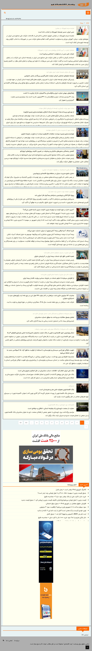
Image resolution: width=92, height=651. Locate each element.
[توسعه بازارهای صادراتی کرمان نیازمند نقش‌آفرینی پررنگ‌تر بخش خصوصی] (82, 74)
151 (21, 422)
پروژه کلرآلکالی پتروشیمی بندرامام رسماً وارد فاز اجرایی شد (54, 195)
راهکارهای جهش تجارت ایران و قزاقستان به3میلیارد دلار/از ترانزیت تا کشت (48, 93)
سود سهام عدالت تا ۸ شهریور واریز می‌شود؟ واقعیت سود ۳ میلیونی (63, 507)
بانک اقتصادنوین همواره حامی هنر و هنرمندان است (56, 389)
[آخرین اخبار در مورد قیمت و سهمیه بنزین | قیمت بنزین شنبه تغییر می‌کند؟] (82, 212)
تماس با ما (9, 640)
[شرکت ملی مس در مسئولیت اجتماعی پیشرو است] (82, 52)
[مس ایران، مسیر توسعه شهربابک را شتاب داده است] (82, 30)
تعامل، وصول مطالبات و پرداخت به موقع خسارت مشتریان (54, 317)
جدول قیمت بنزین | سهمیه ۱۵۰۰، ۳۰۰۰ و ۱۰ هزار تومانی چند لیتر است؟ (62, 493)
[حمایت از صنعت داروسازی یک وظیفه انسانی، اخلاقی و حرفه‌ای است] (82, 406)
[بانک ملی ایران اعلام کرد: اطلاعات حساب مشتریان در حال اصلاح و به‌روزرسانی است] (82, 373)
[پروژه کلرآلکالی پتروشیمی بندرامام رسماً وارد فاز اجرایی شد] (82, 193)
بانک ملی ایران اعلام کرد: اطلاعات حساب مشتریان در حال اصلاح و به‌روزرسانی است (46, 370)
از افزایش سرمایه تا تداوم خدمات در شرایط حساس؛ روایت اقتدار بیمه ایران (48, 278)
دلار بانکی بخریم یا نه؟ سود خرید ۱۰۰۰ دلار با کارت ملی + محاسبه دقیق (62, 517)
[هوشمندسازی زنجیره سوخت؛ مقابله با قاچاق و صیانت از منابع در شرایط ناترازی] (82, 132)
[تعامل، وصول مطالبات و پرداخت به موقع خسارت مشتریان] (82, 315)
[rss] (3, 640)
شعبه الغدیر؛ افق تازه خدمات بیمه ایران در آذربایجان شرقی (54, 256)
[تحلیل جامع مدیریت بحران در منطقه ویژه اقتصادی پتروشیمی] (82, 171)
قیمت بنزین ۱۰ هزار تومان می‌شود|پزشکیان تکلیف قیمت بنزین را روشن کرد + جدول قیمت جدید (53, 500)
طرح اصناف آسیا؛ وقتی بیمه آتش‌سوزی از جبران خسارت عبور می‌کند (50, 230)
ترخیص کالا (85, 635)
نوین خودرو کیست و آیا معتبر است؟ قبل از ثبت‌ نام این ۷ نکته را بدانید (61, 510)
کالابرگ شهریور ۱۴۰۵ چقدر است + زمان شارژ (71, 489)
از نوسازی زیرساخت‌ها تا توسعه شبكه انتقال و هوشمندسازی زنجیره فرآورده (48, 112)
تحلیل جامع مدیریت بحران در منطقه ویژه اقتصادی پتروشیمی (53, 173)
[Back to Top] (87, 647)
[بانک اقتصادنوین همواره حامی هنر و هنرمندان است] (82, 388)
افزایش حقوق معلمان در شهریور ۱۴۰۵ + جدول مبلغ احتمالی (66, 503)
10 (36, 422)
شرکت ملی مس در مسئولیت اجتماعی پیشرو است (56, 53)
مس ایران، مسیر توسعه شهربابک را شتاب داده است (56, 32)
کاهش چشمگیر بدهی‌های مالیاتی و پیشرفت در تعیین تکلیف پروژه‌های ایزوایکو (47, 151)
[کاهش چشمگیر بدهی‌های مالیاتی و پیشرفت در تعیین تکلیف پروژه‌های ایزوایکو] (82, 154)
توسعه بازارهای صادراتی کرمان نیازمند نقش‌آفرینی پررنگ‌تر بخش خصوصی (49, 75)
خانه (87, 23)
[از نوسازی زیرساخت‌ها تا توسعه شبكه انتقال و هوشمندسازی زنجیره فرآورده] (82, 110)
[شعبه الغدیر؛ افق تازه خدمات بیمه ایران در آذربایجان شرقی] (82, 254)
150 (26, 422)
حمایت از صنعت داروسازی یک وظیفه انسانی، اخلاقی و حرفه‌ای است (51, 408)
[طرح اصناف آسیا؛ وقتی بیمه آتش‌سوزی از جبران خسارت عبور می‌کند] (82, 233)
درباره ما (16, 640)
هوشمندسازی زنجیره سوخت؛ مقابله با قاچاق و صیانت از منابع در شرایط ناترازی (47, 133)
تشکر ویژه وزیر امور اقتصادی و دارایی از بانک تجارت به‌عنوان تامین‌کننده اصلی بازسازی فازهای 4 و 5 (40, 332)
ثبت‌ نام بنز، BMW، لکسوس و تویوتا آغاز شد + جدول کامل (66, 514)
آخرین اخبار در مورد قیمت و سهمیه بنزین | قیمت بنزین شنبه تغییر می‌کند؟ (48, 209)
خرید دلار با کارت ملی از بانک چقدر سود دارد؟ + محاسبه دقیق (65, 496)
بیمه (81, 23)
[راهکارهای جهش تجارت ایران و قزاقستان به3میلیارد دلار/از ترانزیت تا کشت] (82, 96)
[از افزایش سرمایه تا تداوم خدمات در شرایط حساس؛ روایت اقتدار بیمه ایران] (82, 276)
